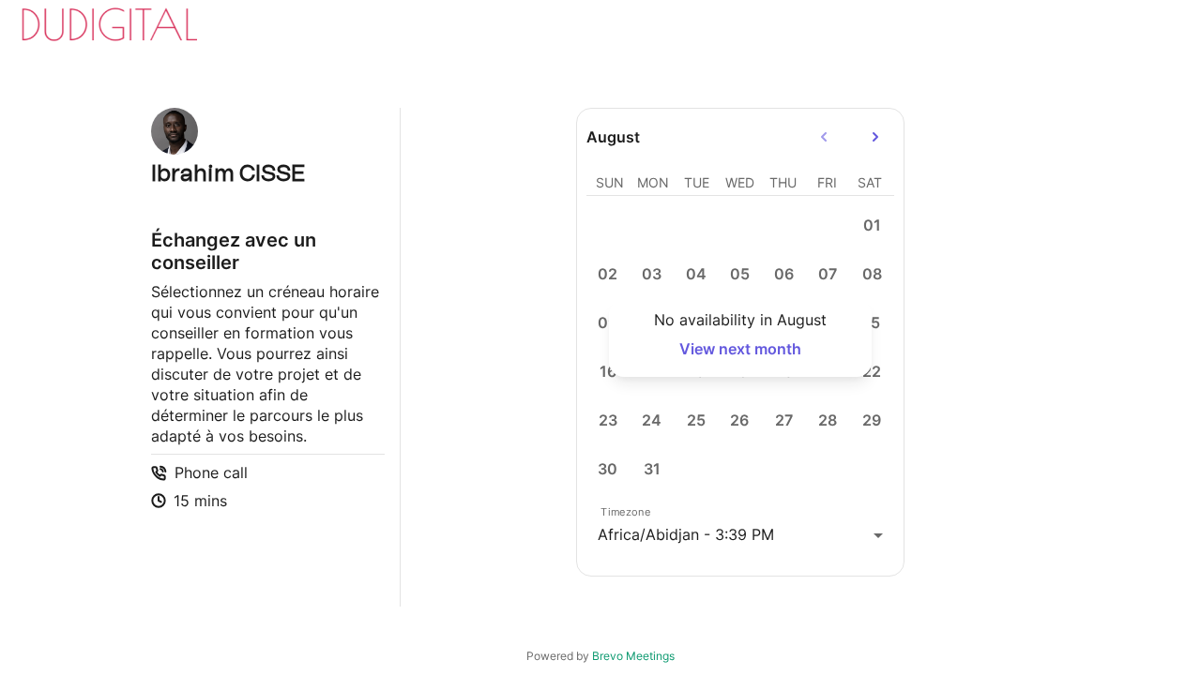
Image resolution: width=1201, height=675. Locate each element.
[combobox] (740, 535)
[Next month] (875, 137)
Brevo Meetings (633, 656)
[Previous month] (824, 137)
